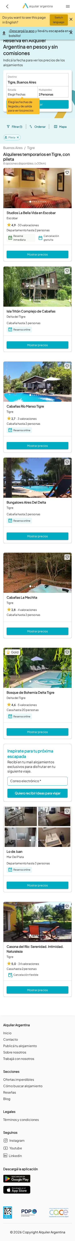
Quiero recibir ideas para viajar (37, 793)
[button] (12, 137)
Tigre (31, 148)
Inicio (7, 1033)
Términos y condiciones (21, 1119)
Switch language (58, 20)
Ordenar (40, 126)
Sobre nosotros (14, 1052)
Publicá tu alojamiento (20, 1046)
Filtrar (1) (17, 126)
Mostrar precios (37, 254)
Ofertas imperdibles (18, 1079)
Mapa (63, 126)
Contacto (10, 1039)
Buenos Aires (13, 148)
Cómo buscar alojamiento (22, 1086)
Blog (6, 1099)
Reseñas (9, 1092)
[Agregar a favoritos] (67, 172)
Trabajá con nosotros (18, 1058)
